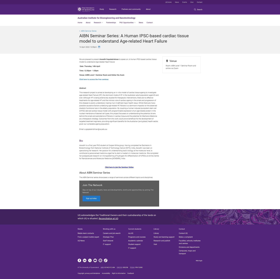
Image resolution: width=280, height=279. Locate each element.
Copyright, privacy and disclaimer (89, 273)
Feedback (130, 273)
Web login (199, 261)
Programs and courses (137, 237)
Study (102, 9)
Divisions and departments (189, 247)
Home (80, 23)
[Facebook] (79, 260)
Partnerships (111, 23)
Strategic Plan (108, 237)
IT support (107, 244)
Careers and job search (112, 233)
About (148, 9)
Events (184, 2)
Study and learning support (164, 237)
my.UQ (130, 233)
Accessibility (106, 273)
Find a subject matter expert (88, 237)
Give (191, 2)
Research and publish (162, 241)
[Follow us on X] (90, 260)
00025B (125, 267)
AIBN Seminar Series (88, 31)
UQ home (168, 2)
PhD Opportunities (126, 23)
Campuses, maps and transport (187, 252)
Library (156, 233)
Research (112, 9)
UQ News (81, 241)
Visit (155, 244)
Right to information (119, 273)
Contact (199, 2)
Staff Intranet (108, 241)
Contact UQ (183, 233)
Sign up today (91, 198)
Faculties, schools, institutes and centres (189, 242)
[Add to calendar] (99, 47)
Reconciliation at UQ (108, 218)
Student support (134, 244)
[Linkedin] (84, 260)
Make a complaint (186, 237)
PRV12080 (139, 267)
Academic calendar (135, 241)
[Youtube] (95, 260)
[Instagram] (100, 260)
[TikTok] (105, 260)
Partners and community (131, 9)
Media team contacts (86, 233)
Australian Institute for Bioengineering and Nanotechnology (106, 18)
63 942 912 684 (109, 267)
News (177, 2)
